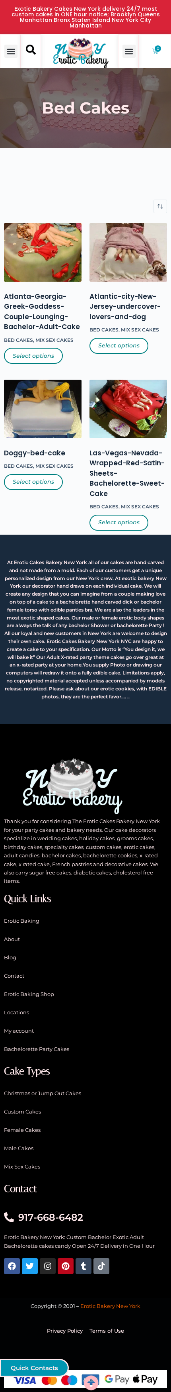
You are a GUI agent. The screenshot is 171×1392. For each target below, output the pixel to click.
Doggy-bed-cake (34, 453)
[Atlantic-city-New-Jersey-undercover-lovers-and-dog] (128, 252)
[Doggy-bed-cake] (43, 409)
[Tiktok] (101, 1266)
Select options (33, 355)
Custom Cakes (22, 1111)
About (12, 939)
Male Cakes (18, 1148)
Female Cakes (22, 1130)
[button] (10, 51)
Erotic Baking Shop (29, 994)
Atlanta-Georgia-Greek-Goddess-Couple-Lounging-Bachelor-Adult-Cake (42, 312)
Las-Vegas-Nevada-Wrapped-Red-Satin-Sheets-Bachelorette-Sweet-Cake (127, 473)
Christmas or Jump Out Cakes (42, 1093)
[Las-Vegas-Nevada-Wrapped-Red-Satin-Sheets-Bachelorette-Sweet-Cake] (128, 409)
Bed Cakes (18, 340)
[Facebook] (12, 1266)
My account (19, 1030)
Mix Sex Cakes (54, 340)
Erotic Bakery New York (110, 1306)
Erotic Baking (21, 921)
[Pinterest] (66, 1266)
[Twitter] (30, 1266)
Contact (14, 975)
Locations (16, 1012)
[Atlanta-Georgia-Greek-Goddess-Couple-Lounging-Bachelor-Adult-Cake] (43, 252)
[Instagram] (48, 1266)
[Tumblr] (83, 1266)
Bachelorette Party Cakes (36, 1049)
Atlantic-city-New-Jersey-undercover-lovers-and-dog (125, 307)
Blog (10, 957)
